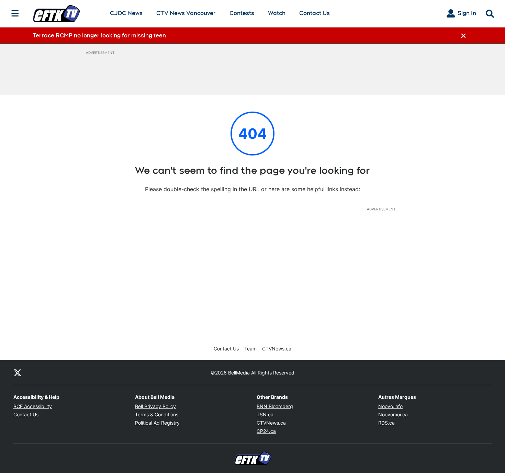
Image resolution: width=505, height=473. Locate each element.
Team (250, 348)
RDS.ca (386, 423)
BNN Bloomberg (275, 406)
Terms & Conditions (156, 414)
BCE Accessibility (32, 406)
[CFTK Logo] (66, 13)
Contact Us (314, 13)
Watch (276, 13)
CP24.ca (266, 431)
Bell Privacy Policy (155, 406)
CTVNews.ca (276, 348)
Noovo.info (390, 406)
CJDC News (126, 13)
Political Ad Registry (157, 423)
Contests (241, 13)
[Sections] (15, 13)
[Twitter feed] (17, 372)
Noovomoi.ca (393, 414)
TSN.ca (265, 414)
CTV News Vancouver (186, 13)
